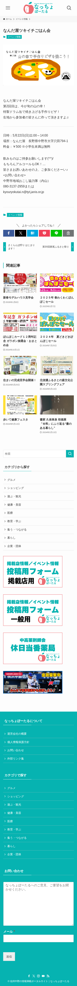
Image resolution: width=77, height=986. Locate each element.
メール (9, 931)
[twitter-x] (34, 976)
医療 (10, 512)
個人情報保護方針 (18, 742)
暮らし (11, 537)
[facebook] (29, 976)
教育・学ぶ (14, 521)
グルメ (11, 479)
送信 (9, 956)
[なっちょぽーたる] (38, 8)
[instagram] (38, 976)
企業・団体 (14, 546)
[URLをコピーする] (68, 233)
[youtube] (43, 976)
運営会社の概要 (17, 733)
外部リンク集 (15, 758)
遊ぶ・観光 (14, 496)
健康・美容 (14, 504)
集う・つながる (17, 529)
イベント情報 (14, 37)
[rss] (48, 976)
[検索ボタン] (69, 8)
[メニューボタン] (8, 8)
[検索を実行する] (70, 453)
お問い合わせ (15, 750)
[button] (8, 233)
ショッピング (15, 488)
